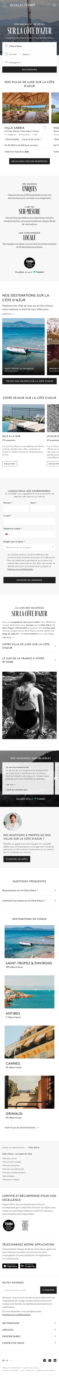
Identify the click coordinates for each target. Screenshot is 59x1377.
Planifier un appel (17, 859)
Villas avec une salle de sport (13, 1169)
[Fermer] (5, 5)
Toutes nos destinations (13, 1147)
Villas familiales (8, 1176)
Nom (34, 502)
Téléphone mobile (12, 528)
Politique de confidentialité (16, 1314)
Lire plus (6, 314)
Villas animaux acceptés (11, 1162)
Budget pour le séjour (14, 541)
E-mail (7, 515)
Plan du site (30, 1370)
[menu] (48, 5)
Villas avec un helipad (10, 1179)
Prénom (7, 502)
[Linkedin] (55, 1360)
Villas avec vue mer (9, 1158)
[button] (20, 120)
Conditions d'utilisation (10, 1370)
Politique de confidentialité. (20, 569)
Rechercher (29, 69)
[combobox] (29, 547)
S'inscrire (48, 1290)
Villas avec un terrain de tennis (14, 1172)
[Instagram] (50, 1360)
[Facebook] (44, 1360)
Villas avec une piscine (10, 1165)
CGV (22, 1370)
